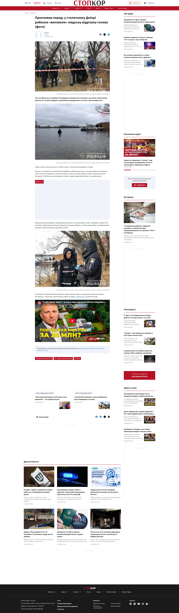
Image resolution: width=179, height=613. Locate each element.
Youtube (97, 348)
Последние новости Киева (44, 358)
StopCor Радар (122, 8)
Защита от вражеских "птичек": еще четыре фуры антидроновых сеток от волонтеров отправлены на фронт (138, 162)
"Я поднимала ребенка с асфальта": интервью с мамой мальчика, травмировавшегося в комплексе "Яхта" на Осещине (139, 229)
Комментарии (43, 417)
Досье (98, 8)
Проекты (55, 8)
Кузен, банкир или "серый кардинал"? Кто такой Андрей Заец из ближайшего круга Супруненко (139, 413)
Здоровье (33, 13)
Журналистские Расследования (67, 606)
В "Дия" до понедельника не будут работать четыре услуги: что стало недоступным (137, 317)
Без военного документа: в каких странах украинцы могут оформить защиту (137, 57)
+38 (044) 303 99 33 (139, 376)
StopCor (46, 33)
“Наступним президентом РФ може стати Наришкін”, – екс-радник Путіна (51, 398)
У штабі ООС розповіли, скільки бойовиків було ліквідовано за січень (90, 398)
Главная (26, 13)
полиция (77, 358)
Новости (77, 8)
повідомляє (80, 297)
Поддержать (136, 3)
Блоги (89, 8)
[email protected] (38, 609)
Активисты (60, 609)
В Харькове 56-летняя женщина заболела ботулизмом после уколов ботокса (104, 492)
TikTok (46, 350)
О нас (59, 601)
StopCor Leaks (109, 8)
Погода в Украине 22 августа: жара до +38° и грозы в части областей (138, 38)
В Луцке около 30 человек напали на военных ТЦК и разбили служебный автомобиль (138, 353)
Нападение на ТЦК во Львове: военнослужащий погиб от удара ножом (70, 534)
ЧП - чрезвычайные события (63, 358)
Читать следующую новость (83, 393)
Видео (66, 8)
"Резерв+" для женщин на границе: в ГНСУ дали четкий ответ (138, 334)
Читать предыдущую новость (45, 393)
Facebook (91, 348)
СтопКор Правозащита (64, 604)
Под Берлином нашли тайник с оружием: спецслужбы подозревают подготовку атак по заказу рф (71, 492)
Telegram (85, 348)
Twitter (102, 348)
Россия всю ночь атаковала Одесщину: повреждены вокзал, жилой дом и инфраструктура (105, 534)
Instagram (40, 350)
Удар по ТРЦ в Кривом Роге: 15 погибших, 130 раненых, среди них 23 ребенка (38, 534)
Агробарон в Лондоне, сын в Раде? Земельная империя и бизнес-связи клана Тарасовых (137, 431)
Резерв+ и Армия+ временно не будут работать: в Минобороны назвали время (38, 492)
